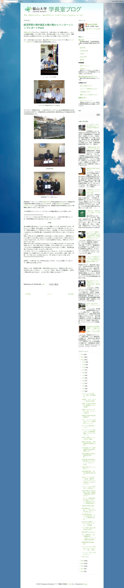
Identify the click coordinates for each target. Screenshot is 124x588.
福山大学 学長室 (92, 24)
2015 (82, 561)
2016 (82, 359)
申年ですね (85, 557)
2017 (82, 357)
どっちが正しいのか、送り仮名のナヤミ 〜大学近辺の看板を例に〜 (93, 127)
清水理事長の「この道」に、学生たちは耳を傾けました (89, 510)
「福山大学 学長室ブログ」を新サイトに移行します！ (93, 212)
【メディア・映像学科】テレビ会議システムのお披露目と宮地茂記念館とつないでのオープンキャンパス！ (93, 235)
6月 (83, 378)
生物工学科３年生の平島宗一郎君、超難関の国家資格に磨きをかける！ (89, 493)
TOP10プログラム (29, 205)
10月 (84, 367)
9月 (83, 370)
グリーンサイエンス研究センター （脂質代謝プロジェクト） (89, 421)
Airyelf (69, 584)
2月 (83, 388)
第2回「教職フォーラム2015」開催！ (88, 438)
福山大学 (81, 40)
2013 (82, 566)
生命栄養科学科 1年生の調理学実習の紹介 (89, 473)
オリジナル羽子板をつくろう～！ (88, 426)
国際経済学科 (28, 32)
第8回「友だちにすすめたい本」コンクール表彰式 (89, 411)
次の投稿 (28, 294)
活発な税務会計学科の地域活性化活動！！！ (88, 455)
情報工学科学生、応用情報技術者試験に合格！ (89, 443)
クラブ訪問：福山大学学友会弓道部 (88, 528)
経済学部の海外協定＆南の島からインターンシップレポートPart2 (89, 462)
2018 (82, 354)
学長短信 (81, 68)
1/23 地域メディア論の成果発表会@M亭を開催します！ (89, 449)
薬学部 (82, 59)
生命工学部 (83, 57)
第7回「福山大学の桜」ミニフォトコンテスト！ (93, 305)
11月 (83, 364)
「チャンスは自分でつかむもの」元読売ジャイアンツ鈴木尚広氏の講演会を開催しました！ (93, 260)
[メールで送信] (50, 284)
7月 (83, 375)
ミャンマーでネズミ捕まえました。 (88, 553)
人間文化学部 (84, 51)
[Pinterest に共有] (57, 284)
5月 (83, 380)
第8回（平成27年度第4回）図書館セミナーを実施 (89, 405)
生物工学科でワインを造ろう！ (88, 467)
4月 (83, 383)
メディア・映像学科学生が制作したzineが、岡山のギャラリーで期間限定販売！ (89, 500)
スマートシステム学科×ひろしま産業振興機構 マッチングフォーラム (89, 432)
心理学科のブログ (84, 92)
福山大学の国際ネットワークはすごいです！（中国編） (88, 523)
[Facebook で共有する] (55, 284)
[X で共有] (54, 284)
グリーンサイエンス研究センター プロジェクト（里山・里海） (89, 548)
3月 (83, 386)
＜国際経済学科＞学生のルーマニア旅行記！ (93, 148)
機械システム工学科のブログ (87, 95)
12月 (84, 362)
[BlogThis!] (52, 284)
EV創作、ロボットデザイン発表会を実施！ (89, 400)
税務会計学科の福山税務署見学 (88, 416)
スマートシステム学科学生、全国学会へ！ (89, 487)
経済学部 (51, 40)
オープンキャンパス (85, 101)
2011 (82, 571)
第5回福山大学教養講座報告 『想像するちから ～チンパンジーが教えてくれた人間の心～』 (93, 330)
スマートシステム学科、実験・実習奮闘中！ (89, 395)
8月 (83, 372)
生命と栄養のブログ (85, 86)
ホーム (49, 294)
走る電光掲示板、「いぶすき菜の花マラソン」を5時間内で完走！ (89, 517)
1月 (83, 391)
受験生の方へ (82, 98)
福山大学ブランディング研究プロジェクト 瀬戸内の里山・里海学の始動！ (93, 283)
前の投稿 (71, 294)
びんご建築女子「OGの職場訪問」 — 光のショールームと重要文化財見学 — (93, 537)
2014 (82, 563)
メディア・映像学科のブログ (87, 89)
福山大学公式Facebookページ (87, 76)
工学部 (82, 54)
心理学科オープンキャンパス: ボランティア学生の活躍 (93, 191)
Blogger (85, 584)
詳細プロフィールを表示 (92, 29)
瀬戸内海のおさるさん (88, 532)
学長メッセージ (83, 65)
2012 (82, 568)
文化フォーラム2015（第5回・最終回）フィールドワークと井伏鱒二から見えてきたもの (89, 480)
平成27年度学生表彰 (88, 506)
